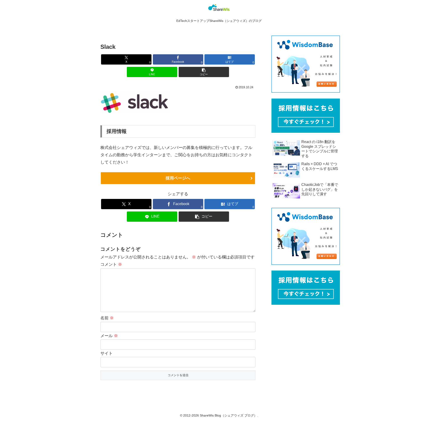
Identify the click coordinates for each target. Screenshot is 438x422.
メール (109, 335)
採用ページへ (178, 178)
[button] (204, 72)
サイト (106, 353)
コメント (111, 264)
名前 (107, 318)
